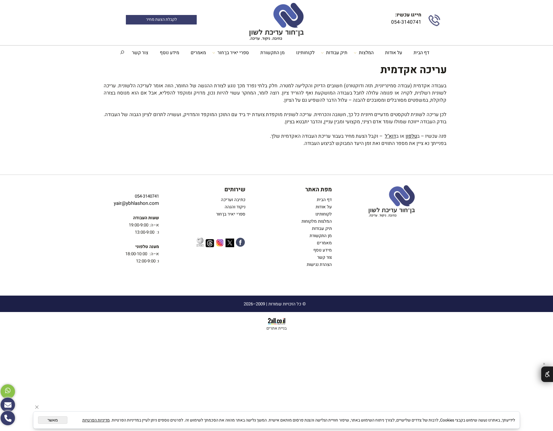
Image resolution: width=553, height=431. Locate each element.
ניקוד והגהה (234, 207)
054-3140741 (405, 22)
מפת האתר (318, 189)
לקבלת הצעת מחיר (161, 19)
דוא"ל (390, 136)
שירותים (234, 189)
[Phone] (8, 418)
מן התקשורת (272, 52)
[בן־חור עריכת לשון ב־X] (230, 244)
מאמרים (198, 52)
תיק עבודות (336, 52)
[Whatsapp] (8, 391)
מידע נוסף (169, 52)
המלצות (366, 52)
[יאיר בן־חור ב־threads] (210, 244)
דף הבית (421, 52)
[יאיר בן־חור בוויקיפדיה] (200, 243)
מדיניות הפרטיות (96, 420)
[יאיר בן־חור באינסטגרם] (219, 243)
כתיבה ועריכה (233, 199)
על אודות (393, 52)
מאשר (53, 420)
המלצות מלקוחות (315, 221)
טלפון (411, 136)
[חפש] (122, 53)
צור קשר (140, 52)
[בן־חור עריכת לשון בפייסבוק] (240, 243)
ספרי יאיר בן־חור (233, 52)
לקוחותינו (305, 52)
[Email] (8, 405)
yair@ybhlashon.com (136, 203)
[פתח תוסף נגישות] (547, 374)
